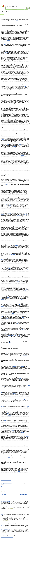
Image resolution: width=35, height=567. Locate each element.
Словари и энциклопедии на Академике (12, 6)
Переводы (18, 9)
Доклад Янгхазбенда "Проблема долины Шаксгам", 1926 (9, 505)
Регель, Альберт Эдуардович (5, 529)
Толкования (14, 9)
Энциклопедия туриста (9, 9)
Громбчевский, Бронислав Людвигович (7, 537)
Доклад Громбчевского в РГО (5, 501)
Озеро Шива (2, 525)
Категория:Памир (3, 517)
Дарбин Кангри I (4, 494)
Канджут (2, 514)
